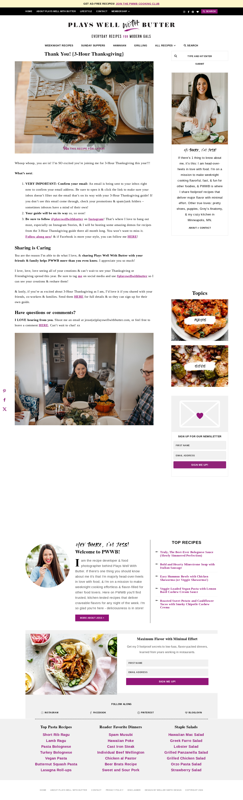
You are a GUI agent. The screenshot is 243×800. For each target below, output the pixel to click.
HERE (132, 236)
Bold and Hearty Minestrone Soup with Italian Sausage (187, 566)
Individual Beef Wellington (120, 752)
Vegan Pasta (56, 758)
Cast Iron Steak (120, 746)
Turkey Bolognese (56, 752)
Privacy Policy (114, 790)
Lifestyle (86, 11)
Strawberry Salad (186, 770)
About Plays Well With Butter (56, 11)
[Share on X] (4, 408)
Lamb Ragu (56, 740)
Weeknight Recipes (59, 45)
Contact (205, 228)
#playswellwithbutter (132, 276)
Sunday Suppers (93, 45)
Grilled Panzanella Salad (186, 752)
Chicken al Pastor (121, 758)
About (193, 228)
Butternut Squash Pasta (56, 764)
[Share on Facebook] (4, 400)
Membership (119, 11)
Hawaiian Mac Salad (186, 735)
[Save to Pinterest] (4, 391)
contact (101, 11)
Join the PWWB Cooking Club (138, 3)
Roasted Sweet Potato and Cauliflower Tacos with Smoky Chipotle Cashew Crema (187, 604)
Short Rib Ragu (56, 735)
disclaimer (134, 790)
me (80, 276)
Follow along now (38, 236)
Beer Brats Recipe (121, 764)
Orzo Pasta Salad (186, 764)
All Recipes (164, 45)
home (43, 790)
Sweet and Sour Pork (120, 770)
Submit (199, 64)
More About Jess (91, 618)
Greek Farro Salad (186, 740)
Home (28, 11)
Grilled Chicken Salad (186, 758)
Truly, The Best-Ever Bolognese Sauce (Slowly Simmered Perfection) (186, 554)
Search (192, 45)
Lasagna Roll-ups (56, 770)
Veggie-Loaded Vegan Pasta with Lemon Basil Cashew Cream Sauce (188, 590)
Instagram (96, 219)
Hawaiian (119, 45)
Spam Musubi (121, 735)
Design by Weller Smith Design (163, 790)
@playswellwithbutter (67, 219)
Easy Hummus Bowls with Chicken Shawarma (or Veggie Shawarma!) (184, 578)
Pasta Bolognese (56, 746)
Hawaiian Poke (121, 740)
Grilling (140, 45)
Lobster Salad (186, 746)
